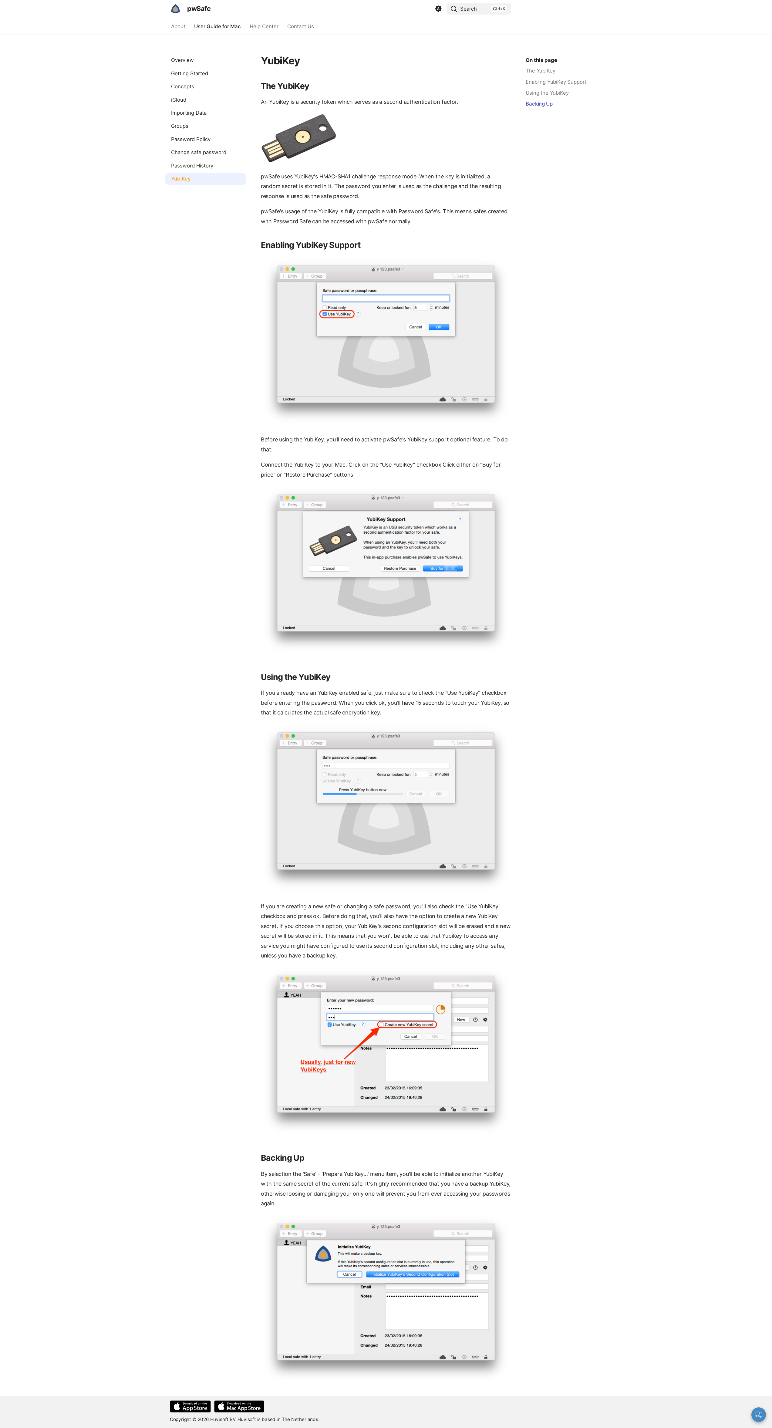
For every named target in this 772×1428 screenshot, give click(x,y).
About (178, 26)
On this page (541, 60)
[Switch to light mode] (438, 8)
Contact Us (300, 26)
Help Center (264, 26)
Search (468, 9)
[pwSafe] (175, 9)
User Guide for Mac (217, 26)
